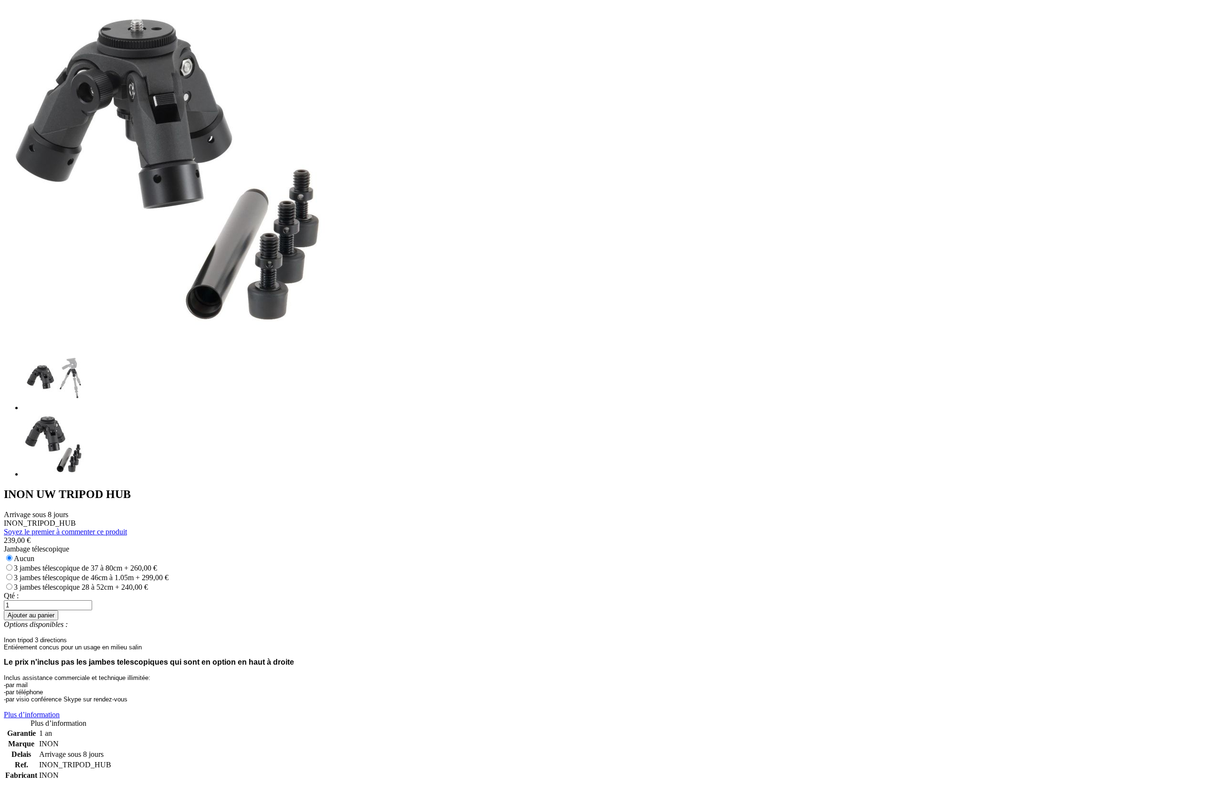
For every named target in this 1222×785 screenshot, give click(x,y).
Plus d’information (32, 715)
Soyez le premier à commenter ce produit (65, 532)
